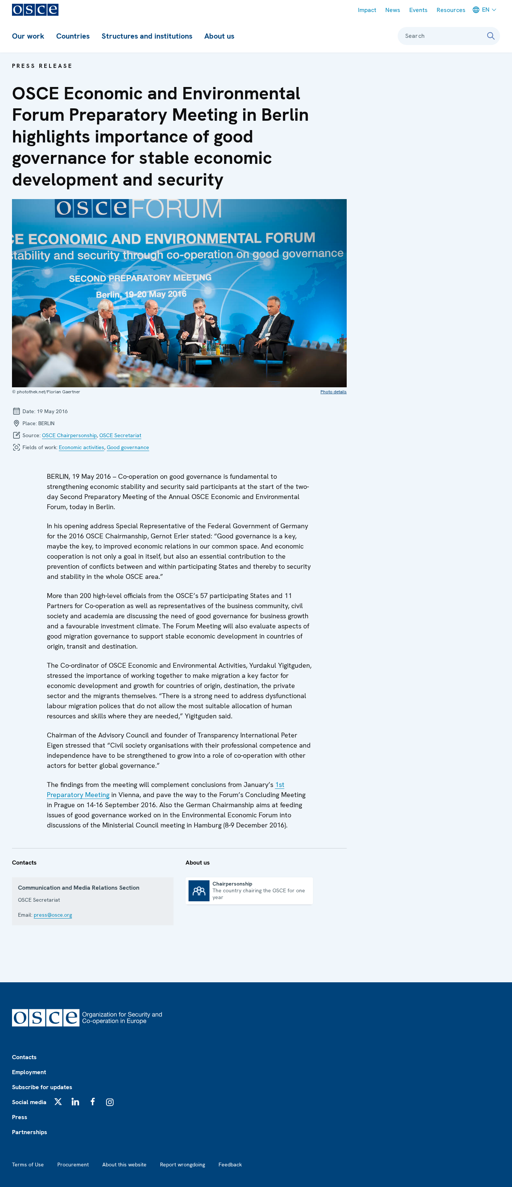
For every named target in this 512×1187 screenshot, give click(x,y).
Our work (28, 36)
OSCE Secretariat (120, 435)
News (392, 10)
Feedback (230, 1164)
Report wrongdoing (182, 1164)
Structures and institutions (147, 36)
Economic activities (81, 447)
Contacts (24, 1057)
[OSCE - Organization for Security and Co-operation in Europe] (35, 10)
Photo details (333, 392)
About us (219, 36)
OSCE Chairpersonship (69, 435)
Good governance (128, 447)
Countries (73, 36)
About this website (124, 1164)
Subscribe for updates (42, 1087)
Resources (451, 10)
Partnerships (29, 1132)
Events (418, 10)
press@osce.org (53, 914)
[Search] (491, 36)
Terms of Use (28, 1164)
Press (19, 1117)
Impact (367, 10)
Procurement (73, 1164)
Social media (29, 1102)
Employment (29, 1072)
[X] (58, 1101)
